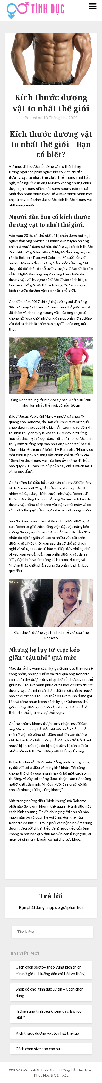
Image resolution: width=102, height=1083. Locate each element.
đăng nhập (45, 907)
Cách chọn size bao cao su (38, 1048)
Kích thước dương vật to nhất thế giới (48, 1033)
